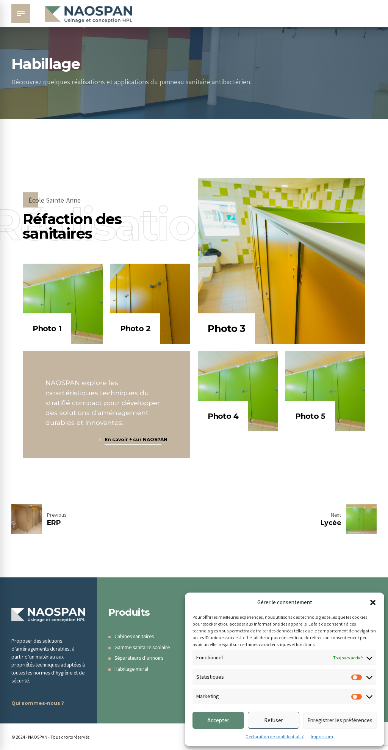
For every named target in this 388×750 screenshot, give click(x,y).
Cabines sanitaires (134, 636)
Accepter (218, 720)
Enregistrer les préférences (339, 720)
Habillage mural (131, 668)
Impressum (322, 736)
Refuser (273, 720)
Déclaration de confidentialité (275, 736)
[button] (373, 602)
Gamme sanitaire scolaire (142, 647)
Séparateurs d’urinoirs (138, 657)
